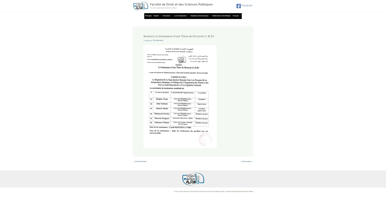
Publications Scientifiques (221, 16)
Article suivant (247, 162)
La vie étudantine (180, 16)
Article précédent (139, 162)
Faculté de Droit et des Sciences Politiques (181, 5)
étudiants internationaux (199, 16)
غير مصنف (148, 40)
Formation (166, 16)
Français (236, 16)
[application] (160, 16)
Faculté (156, 16)
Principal (148, 16)
